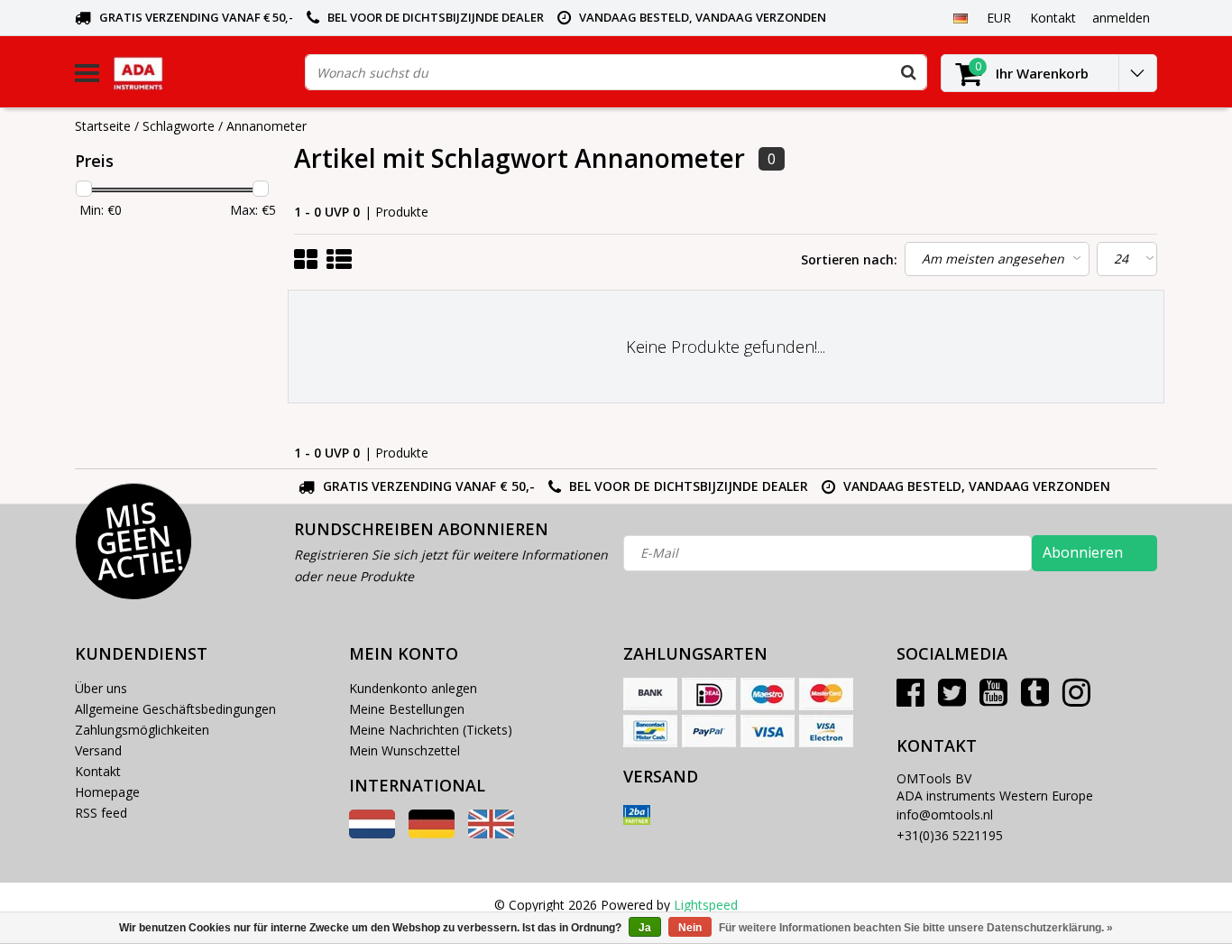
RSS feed (101, 812)
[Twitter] (952, 699)
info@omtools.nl (944, 814)
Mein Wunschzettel (404, 750)
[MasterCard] (826, 694)
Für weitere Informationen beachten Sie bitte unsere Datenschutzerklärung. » (916, 927)
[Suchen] (908, 72)
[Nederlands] (372, 833)
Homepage (107, 792)
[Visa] (767, 731)
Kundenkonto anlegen (413, 688)
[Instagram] (1076, 699)
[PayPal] (709, 731)
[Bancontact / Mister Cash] (650, 731)
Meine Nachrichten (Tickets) (430, 729)
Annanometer (266, 125)
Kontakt (98, 771)
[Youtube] (993, 699)
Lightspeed (706, 904)
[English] (491, 833)
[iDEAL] (709, 694)
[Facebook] (910, 699)
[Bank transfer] (650, 694)
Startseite (103, 125)
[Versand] (636, 815)
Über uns (101, 688)
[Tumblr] (1035, 699)
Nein (690, 927)
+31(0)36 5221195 (949, 835)
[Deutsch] (960, 17)
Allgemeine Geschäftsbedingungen (175, 708)
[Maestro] (767, 694)
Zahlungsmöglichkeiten (142, 729)
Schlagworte (179, 125)
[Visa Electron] (826, 731)
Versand (98, 750)
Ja (645, 927)
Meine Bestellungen (406, 708)
